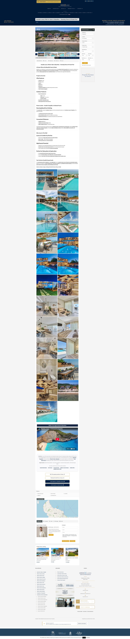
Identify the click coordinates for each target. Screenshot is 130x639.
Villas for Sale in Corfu (40, 582)
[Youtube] (88, 1)
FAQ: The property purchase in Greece (57, 474)
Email (62, 521)
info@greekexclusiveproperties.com (85, 593)
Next (77, 39)
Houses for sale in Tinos (41, 604)
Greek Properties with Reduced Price (62, 578)
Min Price (83, 53)
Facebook (46, 521)
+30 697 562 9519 (85, 590)
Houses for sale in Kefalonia (42, 596)
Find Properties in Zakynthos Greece (56, 481)
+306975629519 (56, 527)
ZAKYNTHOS (72, 12)
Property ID (84, 32)
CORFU (62, 12)
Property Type (71, 8)
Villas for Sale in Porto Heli (41, 579)
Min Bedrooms (84, 49)
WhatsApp (56, 521)
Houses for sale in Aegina (41, 609)
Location (83, 36)
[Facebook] (85, 1)
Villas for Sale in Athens (41, 573)
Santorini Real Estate (43, 467)
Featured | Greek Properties (61, 580)
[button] (57, 507)
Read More (88, 637)
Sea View (65, 493)
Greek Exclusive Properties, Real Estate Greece (65, 6)
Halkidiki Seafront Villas (57, 469)
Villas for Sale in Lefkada (41, 577)
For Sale (63, 8)
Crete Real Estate (56, 467)
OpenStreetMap (72, 517)
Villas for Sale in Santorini (41, 584)
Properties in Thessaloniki (41, 593)
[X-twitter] (87, 1)
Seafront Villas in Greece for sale (62, 575)
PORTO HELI (89, 12)
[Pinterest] (89, 1)
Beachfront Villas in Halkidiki (41, 572)
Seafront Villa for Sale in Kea (56, 557)
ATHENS (49, 12)
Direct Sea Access (40, 493)
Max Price (89, 53)
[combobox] (88, 38)
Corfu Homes (50, 467)
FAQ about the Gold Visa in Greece (57, 477)
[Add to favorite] (37, 29)
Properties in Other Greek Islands (42, 594)
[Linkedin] (91, 1)
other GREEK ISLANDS (63, 14)
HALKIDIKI (58, 12)
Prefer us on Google (82, 623)
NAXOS (80, 12)
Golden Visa (55, 8)
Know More (51, 534)
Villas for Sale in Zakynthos (54, 459)
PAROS (76, 12)
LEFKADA (66, 12)
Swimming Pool (53, 495)
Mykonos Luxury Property (64, 467)
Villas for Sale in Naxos (40, 589)
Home (48, 8)
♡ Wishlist (79, 8)
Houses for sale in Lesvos (42, 598)
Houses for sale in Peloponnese (42, 599)
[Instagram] (92, 1)
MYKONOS (45, 12)
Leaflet (68, 517)
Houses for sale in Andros (41, 607)
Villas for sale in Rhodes (41, 591)
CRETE (53, 12)
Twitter (51, 521)
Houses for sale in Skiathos (42, 601)
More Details (39, 560)
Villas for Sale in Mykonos (41, 580)
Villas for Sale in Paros (40, 575)
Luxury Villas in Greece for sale (61, 573)
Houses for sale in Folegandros (42, 606)
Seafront (39, 495)
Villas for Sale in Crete (40, 586)
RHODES (84, 12)
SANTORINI (40, 12)
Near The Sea (53, 493)
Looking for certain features (87, 65)
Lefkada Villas (72, 467)
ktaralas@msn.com (85, 596)
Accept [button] (84, 637)
